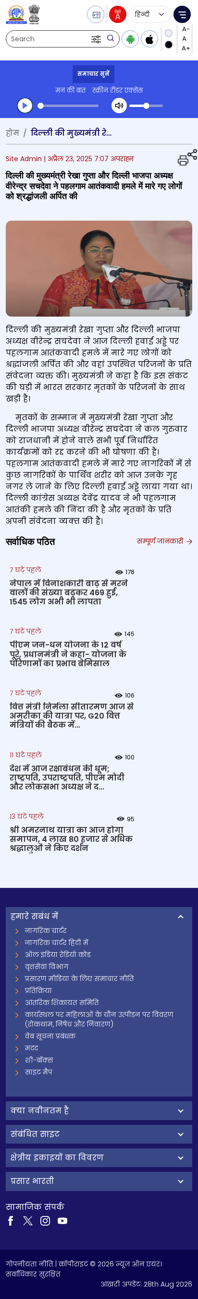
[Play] (25, 105)
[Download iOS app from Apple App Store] (149, 38)
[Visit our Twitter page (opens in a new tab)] (28, 1220)
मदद (31, 1048)
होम (12, 133)
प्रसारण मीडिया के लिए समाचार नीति (79, 978)
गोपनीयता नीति (29, 1264)
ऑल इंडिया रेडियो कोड (58, 954)
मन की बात (70, 90)
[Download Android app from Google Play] (130, 38)
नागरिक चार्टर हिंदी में (56, 942)
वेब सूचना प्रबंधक (50, 1036)
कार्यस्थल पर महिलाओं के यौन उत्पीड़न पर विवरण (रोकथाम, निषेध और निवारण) (99, 1019)
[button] (97, 39)
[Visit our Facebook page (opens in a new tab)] (10, 1220)
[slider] (68, 105)
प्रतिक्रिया (38, 990)
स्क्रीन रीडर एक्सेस (117, 90)
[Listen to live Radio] (117, 14)
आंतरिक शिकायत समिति (62, 1002)
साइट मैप (38, 1072)
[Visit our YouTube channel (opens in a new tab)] (62, 1220)
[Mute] (119, 105)
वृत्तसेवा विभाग (47, 966)
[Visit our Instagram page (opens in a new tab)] (45, 1220)
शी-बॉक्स (39, 1060)
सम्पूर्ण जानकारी (161, 541)
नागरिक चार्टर (46, 930)
